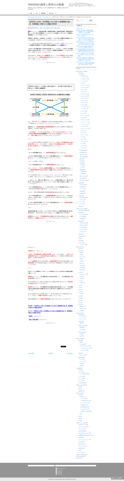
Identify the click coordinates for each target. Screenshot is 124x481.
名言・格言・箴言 (83, 180)
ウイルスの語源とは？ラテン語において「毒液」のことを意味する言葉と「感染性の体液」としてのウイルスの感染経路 (86, 39)
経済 (80, 388)
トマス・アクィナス (85, 128)
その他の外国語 (82, 382)
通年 (80, 248)
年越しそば (82, 306)
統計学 (81, 335)
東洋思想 (81, 169)
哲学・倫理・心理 (41, 28)
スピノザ (83, 139)
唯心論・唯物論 (83, 156)
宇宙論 (81, 163)
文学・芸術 (80, 393)
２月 (80, 272)
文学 (80, 394)
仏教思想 (83, 173)
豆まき (81, 276)
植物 (81, 323)
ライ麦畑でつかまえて (85, 400)
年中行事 (79, 246)
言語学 (80, 240)
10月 (80, 300)
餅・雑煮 (81, 265)
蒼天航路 (80, 437)
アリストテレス (84, 115)
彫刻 (80, 420)
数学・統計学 (81, 332)
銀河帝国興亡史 (84, 406)
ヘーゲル (83, 145)
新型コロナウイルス (85, 345)
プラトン (83, 113)
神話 (80, 212)
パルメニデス (83, 76)
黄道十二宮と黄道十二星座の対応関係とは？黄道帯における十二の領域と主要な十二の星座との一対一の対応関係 (86, 31)
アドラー (81, 203)
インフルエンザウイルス (86, 347)
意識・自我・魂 (83, 176)
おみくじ (81, 256)
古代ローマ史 (82, 225)
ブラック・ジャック (83, 426)
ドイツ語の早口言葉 (84, 373)
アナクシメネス (84, 87)
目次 (37, 13)
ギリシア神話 (82, 214)
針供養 (81, 278)
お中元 (81, 293)
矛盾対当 (62, 45)
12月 (80, 304)
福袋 (81, 252)
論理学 (48, 28)
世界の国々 (81, 236)
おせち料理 (82, 267)
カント (82, 143)
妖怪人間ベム (81, 443)
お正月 (80, 250)
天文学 (81, 329)
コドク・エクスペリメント (84, 439)
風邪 (80, 353)
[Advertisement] (50, 73)
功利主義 (81, 186)
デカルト (83, 132)
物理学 (81, 327)
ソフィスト (83, 104)
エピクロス (83, 117)
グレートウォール (82, 446)
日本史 (80, 234)
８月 (80, 295)
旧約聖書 (81, 191)
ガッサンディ (83, 134)
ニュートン (82, 318)
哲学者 (81, 74)
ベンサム (83, 188)
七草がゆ (81, 269)
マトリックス (81, 428)
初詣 (81, 254)
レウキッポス (83, 100)
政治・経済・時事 (81, 384)
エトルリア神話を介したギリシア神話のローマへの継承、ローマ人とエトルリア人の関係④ (86, 54)
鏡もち (81, 263)
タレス (82, 83)
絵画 (80, 418)
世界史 (80, 221)
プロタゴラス (84, 106)
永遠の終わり (83, 404)
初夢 (81, 258)
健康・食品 (81, 357)
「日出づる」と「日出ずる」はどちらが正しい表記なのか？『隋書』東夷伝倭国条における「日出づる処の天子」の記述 (86, 63)
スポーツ (80, 242)
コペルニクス (82, 316)
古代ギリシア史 (83, 222)
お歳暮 (81, 310)
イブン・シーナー (84, 121)
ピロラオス (83, 91)
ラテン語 (80, 380)
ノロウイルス (83, 350)
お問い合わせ (51, 13)
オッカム (83, 130)
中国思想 (83, 171)
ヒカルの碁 (81, 441)
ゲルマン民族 (82, 227)
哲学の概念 (82, 152)
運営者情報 (43, 13)
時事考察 (80, 390)
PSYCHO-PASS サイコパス (84, 433)
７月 (80, 291)
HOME (31, 13)
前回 (29, 31)
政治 (80, 386)
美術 (80, 416)
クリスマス (82, 308)
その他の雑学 (80, 456)
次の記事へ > (70, 353)
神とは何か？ (82, 154)
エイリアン (81, 452)
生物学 (80, 321)
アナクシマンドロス (85, 85)
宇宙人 (82, 164)
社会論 (81, 160)
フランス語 (81, 376)
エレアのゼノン (84, 78)
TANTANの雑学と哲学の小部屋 (46, 4)
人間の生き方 (82, 184)
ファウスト (83, 398)
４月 (80, 285)
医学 (80, 340)
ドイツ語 (80, 372)
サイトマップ (80, 28)
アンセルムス (83, 126)
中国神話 (81, 218)
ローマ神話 (82, 216)
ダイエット (82, 361)
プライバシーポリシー (61, 468)
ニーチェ (83, 147)
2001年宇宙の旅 (82, 430)
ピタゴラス (83, 89)
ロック (82, 136)
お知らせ (79, 458)
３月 (80, 280)
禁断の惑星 (81, 448)
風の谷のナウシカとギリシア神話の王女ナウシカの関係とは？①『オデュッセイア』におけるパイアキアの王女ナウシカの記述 (86, 43)
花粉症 (81, 363)
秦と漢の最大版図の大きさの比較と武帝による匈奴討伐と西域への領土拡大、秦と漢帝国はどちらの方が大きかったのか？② (86, 50)
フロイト (81, 199)
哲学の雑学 (82, 178)
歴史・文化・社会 (81, 208)
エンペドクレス (84, 96)
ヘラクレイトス (84, 93)
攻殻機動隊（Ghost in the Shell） (85, 435)
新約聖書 (81, 193)
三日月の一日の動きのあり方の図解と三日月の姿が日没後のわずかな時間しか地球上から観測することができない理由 (86, 59)
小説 (81, 396)
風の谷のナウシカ (82, 424)
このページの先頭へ (118, 478)
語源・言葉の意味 (54, 28)
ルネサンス (82, 231)
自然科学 (79, 313)
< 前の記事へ (31, 353)
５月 (80, 287)
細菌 (81, 341)
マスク (81, 359)
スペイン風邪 (82, 354)
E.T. (79, 450)
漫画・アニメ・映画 (82, 422)
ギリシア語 (81, 378)
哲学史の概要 (82, 150)
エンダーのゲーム (84, 409)
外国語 (79, 368)
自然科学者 (81, 314)
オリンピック (82, 244)
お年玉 (81, 261)
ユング (81, 201)
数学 (81, 333)
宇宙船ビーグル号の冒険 (86, 411)
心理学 (80, 195)
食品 (81, 365)
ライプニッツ (83, 141)
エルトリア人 (82, 229)
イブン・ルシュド (84, 123)
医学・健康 (80, 338)
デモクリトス (83, 102)
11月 (80, 302)
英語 (80, 369)
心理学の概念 (82, 197)
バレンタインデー (83, 274)
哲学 (80, 73)
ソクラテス (83, 111)
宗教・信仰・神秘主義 (83, 210)
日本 (80, 238)
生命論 (81, 158)
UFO (82, 166)
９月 (80, 298)
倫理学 (80, 182)
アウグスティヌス (84, 119)
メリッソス (83, 80)
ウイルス (81, 344)
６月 (80, 289)
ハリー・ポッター (84, 402)
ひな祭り (81, 282)
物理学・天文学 (82, 325)
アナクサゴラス (84, 98)
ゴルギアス (84, 108)
